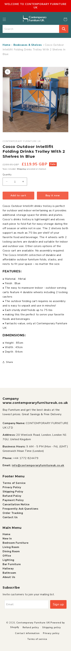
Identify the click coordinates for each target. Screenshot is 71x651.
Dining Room (11, 551)
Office (7, 555)
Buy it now (52, 195)
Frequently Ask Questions (20, 508)
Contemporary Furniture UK (33, 622)
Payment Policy (13, 500)
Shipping (21, 169)
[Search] (63, 29)
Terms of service (37, 639)
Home (6, 45)
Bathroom (9, 573)
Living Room (11, 547)
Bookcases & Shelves (27, 45)
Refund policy (31, 627)
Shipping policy (51, 627)
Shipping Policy (13, 491)
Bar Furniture (12, 564)
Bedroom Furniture (15, 543)
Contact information (27, 633)
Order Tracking (13, 513)
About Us (9, 577)
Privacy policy (51, 633)
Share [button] (9, 362)
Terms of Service (14, 483)
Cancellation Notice (16, 504)
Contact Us (10, 517)
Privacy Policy (12, 487)
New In (7, 538)
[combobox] (31, 29)
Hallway (8, 568)
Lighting (8, 560)
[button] (4, 19)
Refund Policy (12, 496)
